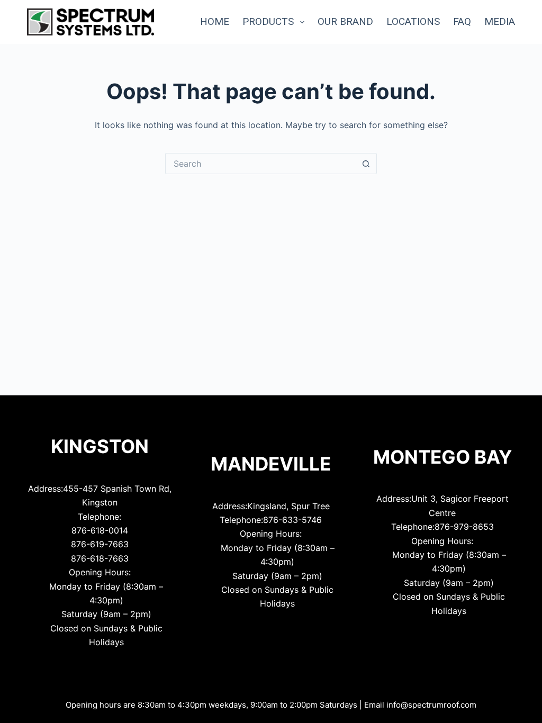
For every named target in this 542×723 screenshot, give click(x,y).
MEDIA (499, 21)
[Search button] (366, 163)
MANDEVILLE (271, 464)
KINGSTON (100, 446)
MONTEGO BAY (442, 457)
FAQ (462, 21)
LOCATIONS (413, 21)
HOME (214, 21)
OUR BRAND (345, 21)
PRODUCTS (268, 21)
